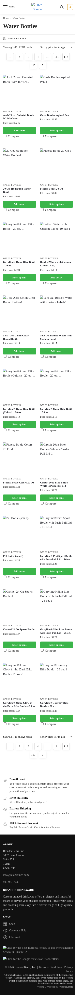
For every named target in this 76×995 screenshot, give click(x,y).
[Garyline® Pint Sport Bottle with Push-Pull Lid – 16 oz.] (56, 532)
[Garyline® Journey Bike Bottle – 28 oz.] (56, 679)
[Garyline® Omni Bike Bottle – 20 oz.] (19, 238)
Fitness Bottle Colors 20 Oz (18, 482)
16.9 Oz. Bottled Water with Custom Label (56, 337)
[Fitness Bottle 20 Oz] (56, 164)
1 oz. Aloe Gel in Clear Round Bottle (16, 337)
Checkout (14, 937)
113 (33, 65)
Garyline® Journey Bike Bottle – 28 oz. (54, 704)
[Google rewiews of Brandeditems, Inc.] (38, 959)
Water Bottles (12, 111)
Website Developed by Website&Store (54, 986)
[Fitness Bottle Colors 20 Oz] (19, 458)
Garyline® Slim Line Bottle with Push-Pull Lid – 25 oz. (56, 631)
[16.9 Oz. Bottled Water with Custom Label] (56, 311)
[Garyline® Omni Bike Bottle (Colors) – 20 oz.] (19, 385)
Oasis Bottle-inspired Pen (54, 115)
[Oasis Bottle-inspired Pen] (56, 91)
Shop (12, 923)
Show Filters (17, 38)
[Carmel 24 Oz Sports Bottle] (19, 605)
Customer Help (17, 930)
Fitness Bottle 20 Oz (51, 188)
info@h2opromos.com (16, 874)
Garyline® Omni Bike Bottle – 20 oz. (19, 264)
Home (6, 18)
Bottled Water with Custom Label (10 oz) (55, 264)
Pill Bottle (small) (13, 555)
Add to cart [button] (20, 204)
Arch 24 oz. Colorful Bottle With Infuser (18, 117)
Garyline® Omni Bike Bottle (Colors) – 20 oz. (19, 410)
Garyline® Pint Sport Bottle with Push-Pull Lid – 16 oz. (56, 557)
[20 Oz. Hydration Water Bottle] (19, 164)
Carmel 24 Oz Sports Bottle (18, 629)
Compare (13, 136)
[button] (69, 7)
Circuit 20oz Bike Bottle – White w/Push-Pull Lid (55, 484)
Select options (56, 130)
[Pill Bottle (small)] (19, 532)
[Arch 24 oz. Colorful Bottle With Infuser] (19, 91)
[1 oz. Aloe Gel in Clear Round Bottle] (19, 311)
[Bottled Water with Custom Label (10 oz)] (56, 238)
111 (57, 56)
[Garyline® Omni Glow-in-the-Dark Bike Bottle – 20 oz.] (19, 679)
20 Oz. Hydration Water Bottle (17, 190)
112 (66, 56)
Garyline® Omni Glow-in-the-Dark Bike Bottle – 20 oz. (19, 704)
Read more (19, 130)
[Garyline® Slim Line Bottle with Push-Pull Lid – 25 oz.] (56, 605)
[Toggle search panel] (62, 7)
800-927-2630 (11, 881)
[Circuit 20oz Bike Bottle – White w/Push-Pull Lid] (56, 458)
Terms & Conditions (50, 967)
